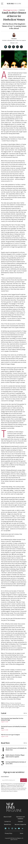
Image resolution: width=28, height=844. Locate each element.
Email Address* (5, 776)
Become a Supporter (20, 824)
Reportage (7, 10)
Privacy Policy (8, 833)
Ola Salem (14, 38)
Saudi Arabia (13, 10)
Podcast (20, 821)
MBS (6, 706)
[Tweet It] (13, 46)
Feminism (12, 703)
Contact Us (7, 821)
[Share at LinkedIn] (9, 46)
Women (3, 707)
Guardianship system (6, 704)
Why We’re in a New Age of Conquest (10, 734)
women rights (8, 707)
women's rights (15, 707)
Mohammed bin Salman (13, 706)
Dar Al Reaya (7, 703)
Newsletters (7, 824)
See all (25, 713)
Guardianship (18, 703)
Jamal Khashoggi (15, 704)
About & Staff (7, 816)
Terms (21, 833)
